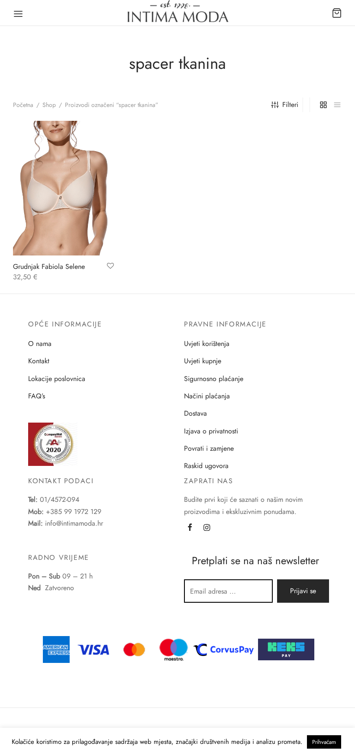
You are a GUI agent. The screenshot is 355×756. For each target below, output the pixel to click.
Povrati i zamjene (209, 448)
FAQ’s (36, 396)
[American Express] (56, 649)
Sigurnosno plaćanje (213, 379)
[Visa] (93, 649)
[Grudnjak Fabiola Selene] (63, 188)
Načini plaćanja (207, 396)
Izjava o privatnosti (211, 431)
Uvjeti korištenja (206, 344)
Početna (23, 104)
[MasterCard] (134, 649)
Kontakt (38, 361)
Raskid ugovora (206, 466)
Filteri (290, 105)
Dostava (195, 413)
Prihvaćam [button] (324, 742)
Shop (49, 104)
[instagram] (206, 528)
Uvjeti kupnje (202, 361)
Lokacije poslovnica (56, 379)
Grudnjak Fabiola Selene (49, 266)
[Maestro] (173, 649)
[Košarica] (337, 13)
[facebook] (190, 528)
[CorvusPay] (225, 649)
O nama (40, 344)
